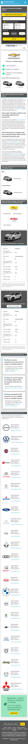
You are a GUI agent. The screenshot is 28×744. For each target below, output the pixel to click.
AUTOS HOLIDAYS (20, 119)
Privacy (25, 728)
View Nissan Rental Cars (16, 430)
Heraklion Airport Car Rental (16, 154)
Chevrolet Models (10, 65)
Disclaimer (20, 728)
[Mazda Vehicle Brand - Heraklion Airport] (6, 674)
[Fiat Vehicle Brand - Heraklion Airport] (6, 451)
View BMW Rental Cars (15, 594)
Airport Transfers (21, 727)
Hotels (8, 728)
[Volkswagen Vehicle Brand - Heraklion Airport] (6, 439)
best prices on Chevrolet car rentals (13, 388)
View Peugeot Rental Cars (16, 489)
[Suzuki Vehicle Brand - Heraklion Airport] (6, 498)
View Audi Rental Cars (15, 559)
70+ (22, 33)
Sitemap (14, 730)
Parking (4, 728)
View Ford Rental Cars (15, 512)
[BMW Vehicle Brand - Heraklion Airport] (6, 592)
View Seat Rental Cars (15, 571)
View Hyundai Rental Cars (16, 641)
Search (14, 39)
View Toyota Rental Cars (16, 465)
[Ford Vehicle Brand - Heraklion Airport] (6, 509)
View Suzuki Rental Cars (16, 501)
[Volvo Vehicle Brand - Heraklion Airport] (6, 603)
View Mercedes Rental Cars (16, 524)
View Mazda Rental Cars (16, 677)
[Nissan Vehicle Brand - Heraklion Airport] (6, 427)
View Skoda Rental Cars (16, 618)
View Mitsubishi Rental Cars (16, 689)
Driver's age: (5, 30)
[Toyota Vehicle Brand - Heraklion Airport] (6, 462)
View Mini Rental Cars (15, 630)
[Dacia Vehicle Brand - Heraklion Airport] (6, 650)
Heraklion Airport (18, 108)
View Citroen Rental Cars (16, 477)
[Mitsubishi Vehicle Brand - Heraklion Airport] (6, 686)
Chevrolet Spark (13, 405)
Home (5, 727)
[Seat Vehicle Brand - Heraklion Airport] (6, 568)
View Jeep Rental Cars (15, 665)
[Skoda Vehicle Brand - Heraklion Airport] (6, 615)
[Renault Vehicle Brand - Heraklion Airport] (6, 545)
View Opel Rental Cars (15, 536)
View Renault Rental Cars (16, 547)
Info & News (13, 728)
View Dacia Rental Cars (15, 653)
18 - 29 (5, 33)
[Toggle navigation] (25, 2)
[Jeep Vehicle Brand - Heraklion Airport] (6, 662)
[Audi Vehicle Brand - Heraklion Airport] (6, 556)
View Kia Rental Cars (15, 583)
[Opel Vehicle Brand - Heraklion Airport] (6, 533)
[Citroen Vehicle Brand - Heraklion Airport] (6, 475)
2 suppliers (16, 69)
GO (23, 724)
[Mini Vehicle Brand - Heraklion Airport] (6, 627)
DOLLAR (17, 142)
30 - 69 (14, 33)
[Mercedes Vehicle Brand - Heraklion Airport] (6, 521)
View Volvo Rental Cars (15, 606)
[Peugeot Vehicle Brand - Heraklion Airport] (6, 486)
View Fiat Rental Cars (15, 454)
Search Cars (14, 713)
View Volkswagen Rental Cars (17, 442)
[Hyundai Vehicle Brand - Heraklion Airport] (6, 639)
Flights (9, 727)
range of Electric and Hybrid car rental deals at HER (14, 707)
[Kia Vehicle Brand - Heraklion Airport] (6, 580)
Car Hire (14, 727)
